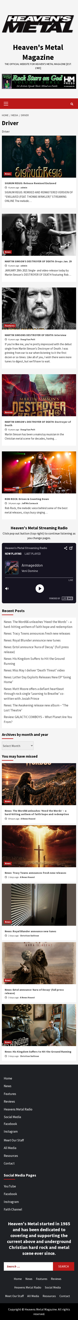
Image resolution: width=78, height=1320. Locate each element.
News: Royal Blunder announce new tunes (32, 640)
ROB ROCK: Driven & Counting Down (27, 499)
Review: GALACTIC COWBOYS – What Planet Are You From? (38, 719)
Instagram (11, 1131)
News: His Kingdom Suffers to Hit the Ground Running (34, 661)
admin (23, 187)
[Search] (71, 104)
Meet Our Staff (14, 1140)
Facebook (10, 1124)
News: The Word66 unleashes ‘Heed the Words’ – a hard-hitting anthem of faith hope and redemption (38, 624)
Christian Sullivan (29, 935)
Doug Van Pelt (27, 339)
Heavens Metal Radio (18, 1109)
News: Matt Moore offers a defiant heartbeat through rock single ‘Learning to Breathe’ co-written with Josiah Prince (34, 694)
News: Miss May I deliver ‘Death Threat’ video (34, 670)
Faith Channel (13, 1209)
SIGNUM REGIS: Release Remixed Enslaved (30, 183)
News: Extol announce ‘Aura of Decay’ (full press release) (36, 649)
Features (10, 325)
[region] (39, 81)
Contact (9, 1163)
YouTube (10, 1186)
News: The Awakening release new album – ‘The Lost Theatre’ (36, 707)
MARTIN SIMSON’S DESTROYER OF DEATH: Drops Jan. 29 (38, 261)
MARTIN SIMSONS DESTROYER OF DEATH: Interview (35, 335)
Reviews (9, 1101)
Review (8, 412)
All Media (10, 1148)
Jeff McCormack (30, 503)
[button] (39, 81)
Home (8, 1078)
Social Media (12, 1117)
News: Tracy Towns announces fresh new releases (37, 633)
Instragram (11, 1202)
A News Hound (28, 818)
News (8, 173)
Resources (11, 1156)
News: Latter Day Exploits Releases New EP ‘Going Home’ (37, 679)
